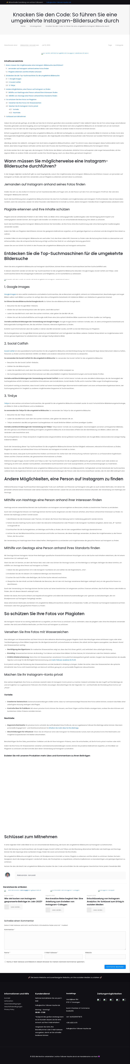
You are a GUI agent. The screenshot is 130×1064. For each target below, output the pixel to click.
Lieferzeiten (8, 1001)
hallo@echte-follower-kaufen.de (58, 2)
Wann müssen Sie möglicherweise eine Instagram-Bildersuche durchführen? (34, 65)
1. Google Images (14, 79)
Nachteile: (17, 113)
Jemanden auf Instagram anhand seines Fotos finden (28, 68)
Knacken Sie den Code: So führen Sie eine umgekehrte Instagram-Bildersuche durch (77, 26)
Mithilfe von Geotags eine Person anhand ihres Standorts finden (33, 96)
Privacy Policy (9, 1009)
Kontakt (7, 998)
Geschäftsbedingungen (13, 1007)
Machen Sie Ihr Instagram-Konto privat (23, 106)
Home (23, 26)
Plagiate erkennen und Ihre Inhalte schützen (25, 72)
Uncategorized (35, 26)
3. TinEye (12, 85)
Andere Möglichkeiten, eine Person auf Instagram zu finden (28, 89)
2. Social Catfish (15, 82)
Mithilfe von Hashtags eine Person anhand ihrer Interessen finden (33, 92)
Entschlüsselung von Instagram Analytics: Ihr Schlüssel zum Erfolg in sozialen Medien (105, 901)
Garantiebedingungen (12, 1004)
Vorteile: (16, 109)
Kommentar (9, 930)
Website (88, 953)
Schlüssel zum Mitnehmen (16, 116)
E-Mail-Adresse (51, 953)
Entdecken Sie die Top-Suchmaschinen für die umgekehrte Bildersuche (33, 75)
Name (7, 953)
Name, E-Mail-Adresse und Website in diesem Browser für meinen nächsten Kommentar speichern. (46, 962)
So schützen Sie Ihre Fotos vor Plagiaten (21, 99)
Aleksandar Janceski (28, 45)
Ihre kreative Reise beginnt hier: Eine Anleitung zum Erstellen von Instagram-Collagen (64, 901)
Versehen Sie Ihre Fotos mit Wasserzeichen (25, 103)
